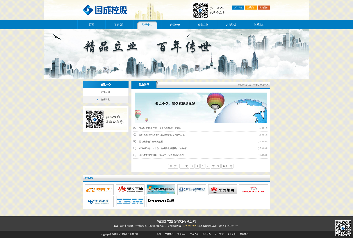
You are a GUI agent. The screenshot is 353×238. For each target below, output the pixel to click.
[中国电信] (99, 204)
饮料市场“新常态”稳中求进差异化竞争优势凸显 (162, 135)
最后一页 (227, 166)
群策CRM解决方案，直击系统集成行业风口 (160, 128)
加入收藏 (238, 7)
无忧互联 (212, 225)
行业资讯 (105, 99)
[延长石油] (130, 193)
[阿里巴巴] (99, 193)
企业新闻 (105, 92)
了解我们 (119, 24)
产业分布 (175, 24)
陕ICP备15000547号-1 (229, 225)
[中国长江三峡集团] (192, 193)
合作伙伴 (206, 234)
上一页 (184, 166)
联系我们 (251, 7)
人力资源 (231, 24)
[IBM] (130, 204)
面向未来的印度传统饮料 (151, 141)
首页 (91, 24)
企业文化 (203, 24)
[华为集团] (222, 193)
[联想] (161, 204)
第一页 (173, 166)
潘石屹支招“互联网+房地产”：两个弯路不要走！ (162, 155)
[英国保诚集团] (253, 193)
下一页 (215, 166)
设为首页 (263, 7)
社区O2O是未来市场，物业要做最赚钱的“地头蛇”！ (164, 148)
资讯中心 (147, 24)
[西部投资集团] (161, 193)
